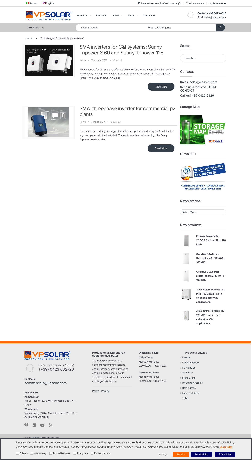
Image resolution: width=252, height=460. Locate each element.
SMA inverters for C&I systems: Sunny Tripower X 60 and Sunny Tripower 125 (121, 50)
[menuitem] (31, 3)
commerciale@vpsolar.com (45, 383)
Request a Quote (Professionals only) (160, 3)
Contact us (149, 15)
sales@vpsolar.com (215, 17)
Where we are (196, 3)
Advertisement (62, 453)
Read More (161, 86)
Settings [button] (162, 454)
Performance (102, 453)
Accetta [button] (181, 454)
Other (186, 397)
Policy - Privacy (100, 390)
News (116, 15)
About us (82, 15)
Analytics (82, 453)
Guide (131, 15)
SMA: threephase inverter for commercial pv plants (127, 111)
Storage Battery (191, 362)
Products (101, 15)
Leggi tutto (226, 446)
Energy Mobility (190, 393)
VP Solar (36, 437)
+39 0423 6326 (203, 95)
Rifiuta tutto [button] (225, 454)
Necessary (40, 453)
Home (29, 38)
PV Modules (188, 367)
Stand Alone (188, 377)
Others (24, 453)
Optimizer (187, 372)
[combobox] (111, 27)
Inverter (186, 357)
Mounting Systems (192, 382)
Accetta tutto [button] (201, 454)
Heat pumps (189, 387)
